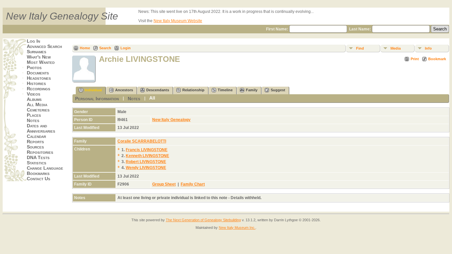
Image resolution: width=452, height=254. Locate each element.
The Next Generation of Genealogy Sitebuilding (203, 220)
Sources (35, 146)
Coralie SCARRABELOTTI (141, 141)
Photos (34, 67)
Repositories (40, 152)
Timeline (225, 90)
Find (360, 48)
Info (428, 48)
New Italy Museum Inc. (237, 228)
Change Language (45, 168)
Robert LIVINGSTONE (146, 161)
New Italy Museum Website (178, 21)
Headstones (39, 78)
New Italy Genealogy (171, 119)
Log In (33, 41)
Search (105, 48)
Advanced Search (44, 46)
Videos (33, 94)
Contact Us (38, 178)
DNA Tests (38, 157)
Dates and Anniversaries (41, 128)
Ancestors (124, 90)
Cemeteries (38, 109)
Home (85, 48)
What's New (39, 57)
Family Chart (193, 184)
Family (251, 90)
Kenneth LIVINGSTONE (147, 155)
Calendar (36, 136)
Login (125, 48)
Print (415, 59)
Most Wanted (41, 62)
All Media (37, 104)
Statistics (36, 162)
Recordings (38, 88)
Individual (93, 90)
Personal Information (97, 98)
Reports (35, 141)
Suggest (278, 90)
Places (34, 115)
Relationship (193, 90)
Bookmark (437, 59)
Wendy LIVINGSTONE (146, 167)
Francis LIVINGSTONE (146, 150)
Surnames (36, 51)
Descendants (157, 90)
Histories (36, 83)
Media (395, 48)
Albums (34, 99)
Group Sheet (164, 184)
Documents (38, 72)
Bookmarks (38, 173)
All (152, 98)
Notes (33, 120)
